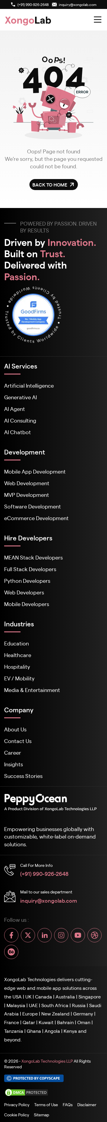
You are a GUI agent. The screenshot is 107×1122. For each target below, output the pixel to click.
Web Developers (24, 592)
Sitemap (41, 1114)
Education (16, 643)
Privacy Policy (16, 1104)
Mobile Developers (26, 603)
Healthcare (17, 654)
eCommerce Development (36, 517)
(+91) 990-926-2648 (44, 873)
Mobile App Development (35, 471)
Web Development (26, 483)
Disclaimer (86, 1104)
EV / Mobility (19, 678)
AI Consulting (20, 420)
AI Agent (14, 408)
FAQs (68, 1104)
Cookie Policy (16, 1114)
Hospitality (17, 666)
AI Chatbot (17, 432)
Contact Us (18, 740)
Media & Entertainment (32, 689)
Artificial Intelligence (29, 385)
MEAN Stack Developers (33, 557)
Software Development (32, 506)
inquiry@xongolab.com (48, 900)
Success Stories (23, 775)
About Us (15, 729)
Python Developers (27, 580)
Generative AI (20, 397)
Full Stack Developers (30, 568)
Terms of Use (46, 1104)
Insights (13, 764)
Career (12, 752)
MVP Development (26, 494)
